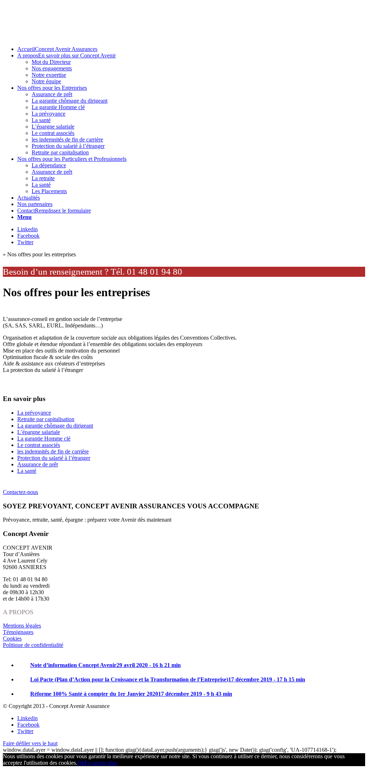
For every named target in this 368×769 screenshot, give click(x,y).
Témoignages (18, 632)
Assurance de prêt (37, 464)
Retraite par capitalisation (45, 419)
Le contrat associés (38, 445)
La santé (26, 471)
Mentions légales (22, 626)
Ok (80, 763)
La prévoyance (34, 413)
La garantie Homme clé (43, 438)
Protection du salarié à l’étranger (53, 458)
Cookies (12, 638)
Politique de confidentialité (33, 645)
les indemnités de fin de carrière (53, 451)
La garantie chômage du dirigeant (55, 426)
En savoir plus (100, 763)
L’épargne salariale (38, 432)
